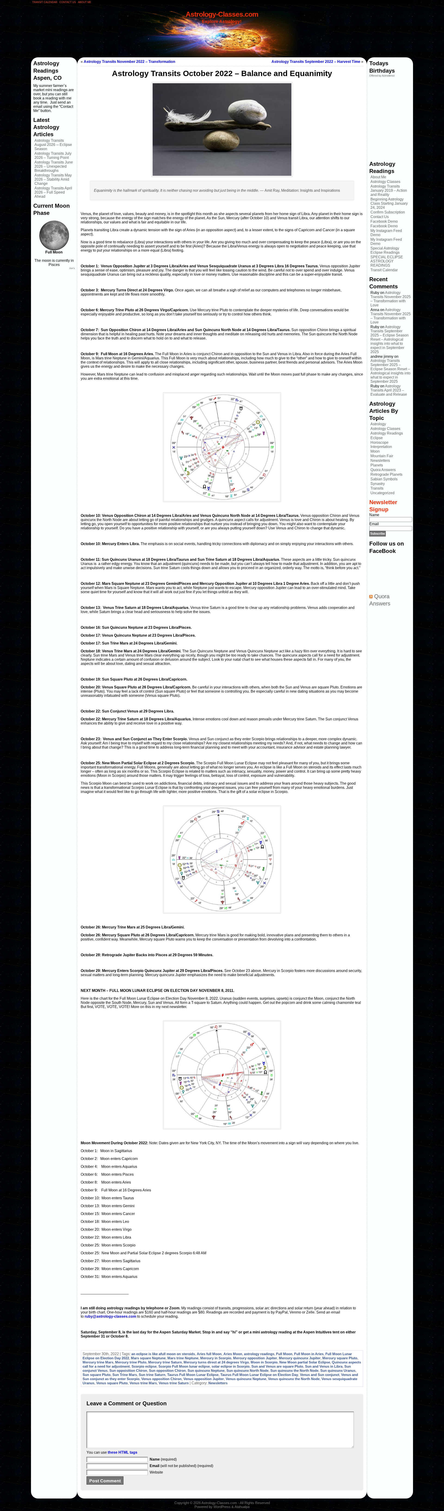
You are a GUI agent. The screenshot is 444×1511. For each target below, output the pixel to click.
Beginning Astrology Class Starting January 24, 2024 (389, 203)
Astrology (378, 424)
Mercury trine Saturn (165, 1362)
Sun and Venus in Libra (323, 1366)
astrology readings (259, 1354)
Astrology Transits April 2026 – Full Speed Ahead (53, 192)
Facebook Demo (384, 221)
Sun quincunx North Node (247, 1370)
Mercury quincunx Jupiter (300, 1358)
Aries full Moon (209, 1354)
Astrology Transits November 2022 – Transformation (129, 62)
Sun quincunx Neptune (206, 1370)
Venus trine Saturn (174, 1383)
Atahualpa (242, 1507)
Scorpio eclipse (144, 1366)
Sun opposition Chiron (167, 1370)
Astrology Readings (386, 433)
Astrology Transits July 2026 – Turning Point (52, 155)
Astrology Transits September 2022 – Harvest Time (315, 62)
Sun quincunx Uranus (337, 1370)
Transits (376, 488)
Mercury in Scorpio (215, 1358)
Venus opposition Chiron (161, 1379)
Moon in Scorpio (264, 1362)
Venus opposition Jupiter (203, 1379)
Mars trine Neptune (182, 1358)
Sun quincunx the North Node (294, 1370)
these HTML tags (122, 1452)
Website (156, 1472)
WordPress (222, 1507)
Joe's (72, 268)
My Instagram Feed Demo (386, 233)
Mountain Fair (381, 456)
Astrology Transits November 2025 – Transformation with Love (390, 299)
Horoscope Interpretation (381, 445)
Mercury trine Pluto (130, 1362)
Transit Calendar (384, 270)
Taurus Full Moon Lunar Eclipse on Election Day (259, 1375)
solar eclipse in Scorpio (231, 1366)
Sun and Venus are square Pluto (277, 1366)
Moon (375, 451)
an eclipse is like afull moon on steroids (163, 1354)
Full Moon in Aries (309, 1354)
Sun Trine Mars (124, 1375)
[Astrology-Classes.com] (222, 34)
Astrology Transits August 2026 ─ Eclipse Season (53, 145)
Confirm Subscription (387, 212)
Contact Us (379, 217)
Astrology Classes (385, 182)
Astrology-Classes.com (222, 14)
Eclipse (376, 438)
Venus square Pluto (112, 1383)
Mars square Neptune (148, 1358)
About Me (378, 177)
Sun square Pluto (97, 1375)
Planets (376, 465)
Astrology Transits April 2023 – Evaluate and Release (388, 390)
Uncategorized (382, 493)
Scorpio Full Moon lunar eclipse (184, 1366)
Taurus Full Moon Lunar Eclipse (193, 1375)
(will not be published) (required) (181, 1466)
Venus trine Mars (143, 1383)
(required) (163, 1459)
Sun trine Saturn (152, 1375)
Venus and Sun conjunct (319, 1375)
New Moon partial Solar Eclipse (304, 1362)
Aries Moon (232, 1354)
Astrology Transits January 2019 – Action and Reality (388, 190)
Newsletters (218, 1383)
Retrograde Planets (386, 474)
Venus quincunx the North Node (294, 1379)
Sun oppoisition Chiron (128, 1370)
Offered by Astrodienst (382, 75)
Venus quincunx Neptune (246, 1379)
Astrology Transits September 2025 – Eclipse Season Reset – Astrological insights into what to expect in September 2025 (389, 339)
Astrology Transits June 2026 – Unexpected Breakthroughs (53, 166)
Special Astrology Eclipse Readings (385, 250)
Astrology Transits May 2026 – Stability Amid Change (53, 179)
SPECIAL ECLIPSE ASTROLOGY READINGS (386, 261)
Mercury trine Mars (98, 1362)
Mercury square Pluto (339, 1358)
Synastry (377, 484)
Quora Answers (383, 470)
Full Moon (284, 1354)
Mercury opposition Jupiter (255, 1358)
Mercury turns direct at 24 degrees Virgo (216, 1362)
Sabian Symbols (384, 479)
